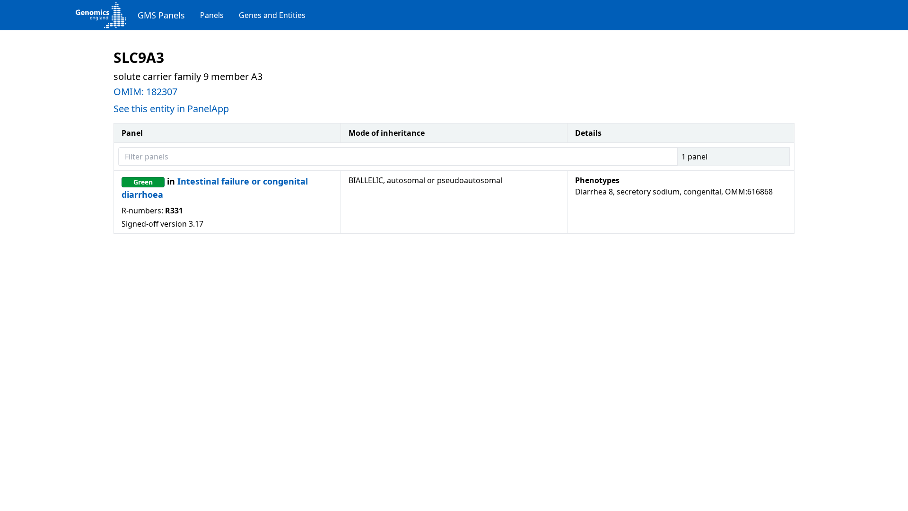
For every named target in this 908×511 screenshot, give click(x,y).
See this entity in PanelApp (171, 108)
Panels (212, 15)
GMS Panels (161, 15)
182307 (161, 91)
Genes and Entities (272, 15)
